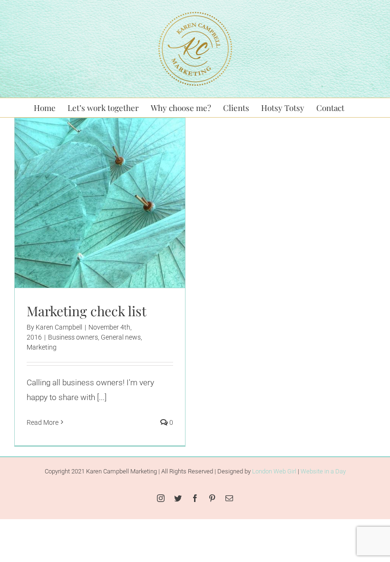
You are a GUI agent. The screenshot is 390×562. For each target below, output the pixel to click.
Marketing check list (88, 185)
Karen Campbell (59, 327)
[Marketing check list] (100, 203)
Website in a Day (323, 471)
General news (110, 223)
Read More (42, 422)
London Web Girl (274, 471)
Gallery (111, 185)
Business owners (62, 223)
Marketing (148, 223)
